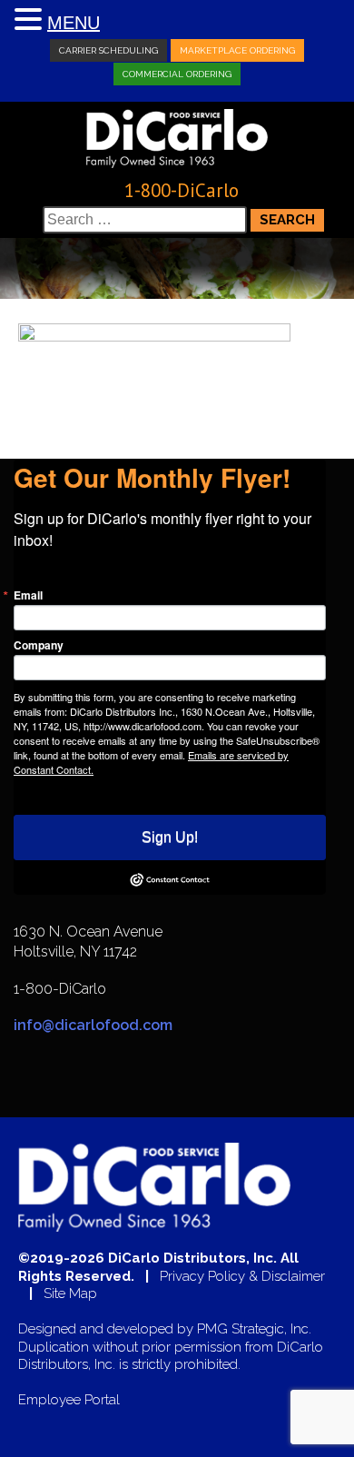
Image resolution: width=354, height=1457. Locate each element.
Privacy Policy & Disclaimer (242, 1276)
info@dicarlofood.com (93, 1025)
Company (39, 644)
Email (28, 595)
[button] (31, 20)
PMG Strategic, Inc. (254, 1329)
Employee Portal (69, 1400)
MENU (73, 23)
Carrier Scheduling (108, 50)
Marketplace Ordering (237, 50)
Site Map (70, 1294)
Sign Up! (170, 837)
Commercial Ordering (177, 74)
